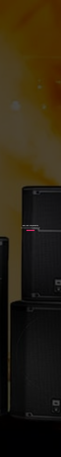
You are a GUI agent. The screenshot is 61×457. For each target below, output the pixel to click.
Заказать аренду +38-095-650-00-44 (30, 230)
